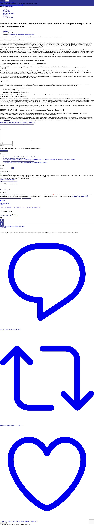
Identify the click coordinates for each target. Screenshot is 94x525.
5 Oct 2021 (3, 227)
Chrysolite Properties (5, 190)
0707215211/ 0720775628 (7, 2)
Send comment (4, 150)
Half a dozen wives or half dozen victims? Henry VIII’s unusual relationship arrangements (25, 162)
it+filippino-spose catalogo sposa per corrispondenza (21, 34)
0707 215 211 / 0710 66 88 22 (7, 179)
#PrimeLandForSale (5, 198)
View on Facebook (4, 203)
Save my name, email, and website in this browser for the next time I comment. (21, 148)
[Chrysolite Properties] (8, 6)
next (17, 124)
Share (2, 204)
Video (3, 200)
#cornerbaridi (84, 196)
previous (17, 122)
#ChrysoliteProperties (15, 198)
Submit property (7, 17)
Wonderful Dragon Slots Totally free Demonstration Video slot (18, 161)
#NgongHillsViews (75, 196)
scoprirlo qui (7, 120)
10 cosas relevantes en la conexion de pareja (14, 158)
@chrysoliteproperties (9, 226)
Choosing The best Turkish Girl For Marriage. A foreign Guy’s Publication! (21, 156)
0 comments (6, 31)
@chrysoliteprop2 (19, 226)
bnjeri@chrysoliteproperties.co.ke (9, 5)
